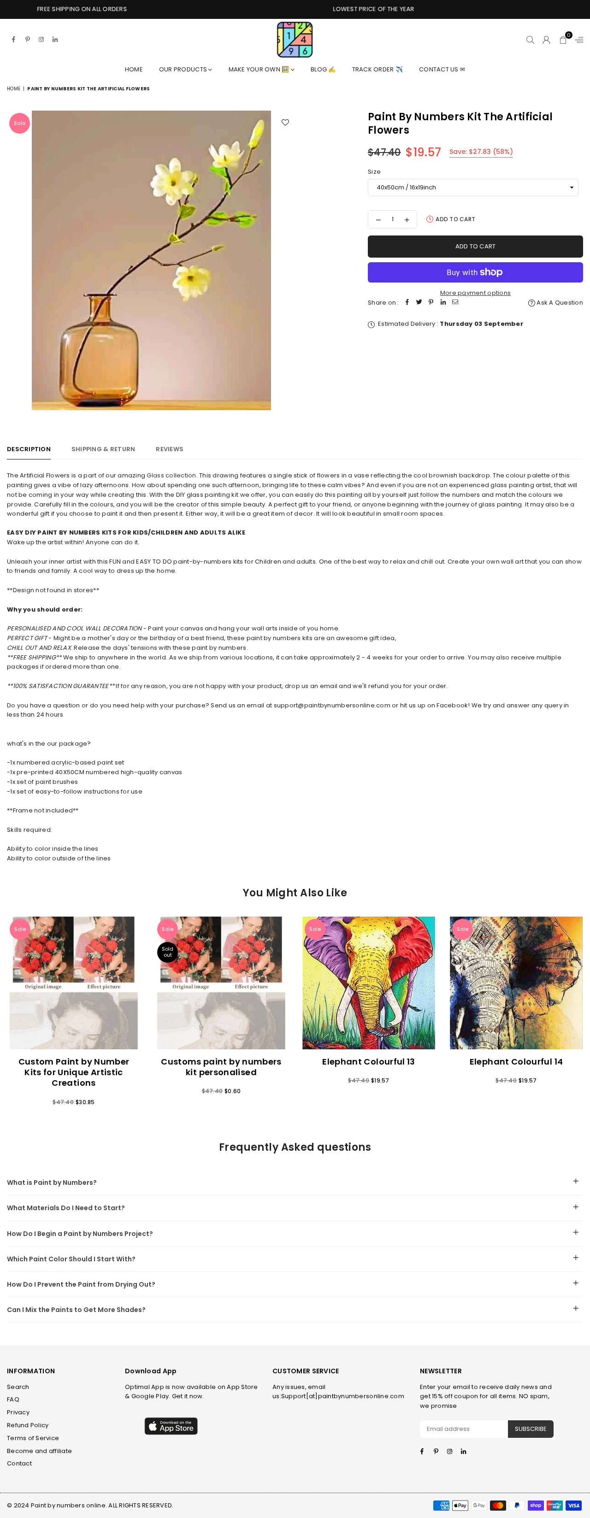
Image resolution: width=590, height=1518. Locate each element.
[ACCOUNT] (546, 40)
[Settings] (577, 40)
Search (18, 1387)
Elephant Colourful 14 (516, 1061)
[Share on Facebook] (407, 303)
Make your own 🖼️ (260, 69)
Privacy (18, 1412)
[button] (563, 40)
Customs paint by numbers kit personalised (221, 1067)
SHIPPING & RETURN (103, 449)
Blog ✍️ (323, 69)
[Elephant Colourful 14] (516, 983)
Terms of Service (33, 1438)
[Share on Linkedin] (443, 303)
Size (374, 171)
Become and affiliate (39, 1451)
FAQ (13, 1399)
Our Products (183, 69)
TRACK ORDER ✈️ (377, 69)
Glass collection (171, 475)
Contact (19, 1463)
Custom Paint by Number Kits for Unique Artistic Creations (74, 1072)
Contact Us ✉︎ (442, 69)
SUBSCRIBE (531, 1428)
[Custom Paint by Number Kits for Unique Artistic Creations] (73, 983)
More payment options (475, 292)
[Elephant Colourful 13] (368, 983)
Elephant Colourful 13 (368, 1061)
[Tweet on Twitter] (419, 303)
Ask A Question (559, 302)
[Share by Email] (455, 303)
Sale (19, 123)
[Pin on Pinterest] (431, 303)
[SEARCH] (530, 40)
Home (134, 69)
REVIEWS (169, 449)
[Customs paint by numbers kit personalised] (221, 983)
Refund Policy (27, 1425)
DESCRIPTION (29, 449)
